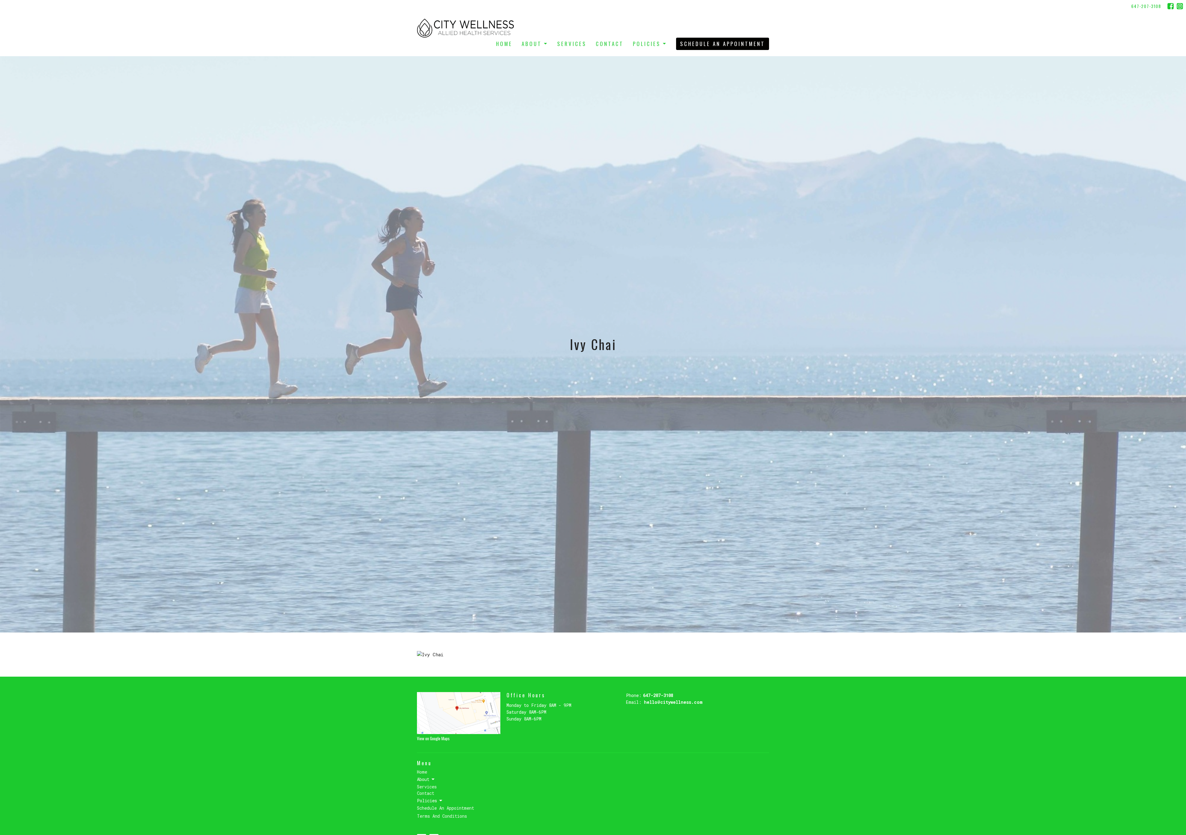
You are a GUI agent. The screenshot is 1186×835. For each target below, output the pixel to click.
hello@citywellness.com (673, 702)
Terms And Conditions (442, 816)
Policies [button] (427, 801)
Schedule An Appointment (722, 44)
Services (572, 44)
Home (504, 44)
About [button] (423, 779)
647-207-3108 (1146, 6)
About (532, 44)
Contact (610, 44)
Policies (647, 44)
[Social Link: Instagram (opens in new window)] (1180, 6)
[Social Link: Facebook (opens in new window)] (1170, 6)
